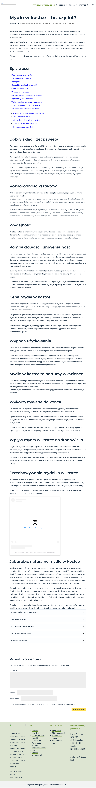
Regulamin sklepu (39, 748)
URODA (72, 5)
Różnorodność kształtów (21, 78)
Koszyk (55, 738)
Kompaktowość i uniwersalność (24, 85)
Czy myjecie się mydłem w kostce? (26, 120)
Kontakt (35, 730)
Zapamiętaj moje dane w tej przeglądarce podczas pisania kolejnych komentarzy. (44, 704)
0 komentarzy (70, 23)
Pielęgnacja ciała (56, 23)
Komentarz (15, 670)
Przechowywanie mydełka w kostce (25, 105)
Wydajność (15, 81)
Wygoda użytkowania (20, 92)
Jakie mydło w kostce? (22, 116)
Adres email (15, 698)
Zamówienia (57, 735)
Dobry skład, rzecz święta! (22, 75)
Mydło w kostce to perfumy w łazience (26, 95)
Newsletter (36, 733)
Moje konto (56, 730)
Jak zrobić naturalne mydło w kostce (25, 109)
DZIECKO (62, 5)
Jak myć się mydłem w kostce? (25, 123)
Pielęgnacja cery (46, 23)
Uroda (64, 23)
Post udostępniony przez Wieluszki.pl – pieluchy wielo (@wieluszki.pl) (35, 552)
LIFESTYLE (82, 5)
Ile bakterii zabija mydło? (23, 127)
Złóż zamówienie (59, 733)
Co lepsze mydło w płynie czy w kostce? (29, 113)
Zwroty (35, 750)
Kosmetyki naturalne (35, 23)
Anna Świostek (24, 23)
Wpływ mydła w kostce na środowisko (26, 102)
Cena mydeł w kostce (19, 88)
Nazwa (13, 692)
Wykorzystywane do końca (22, 98)
